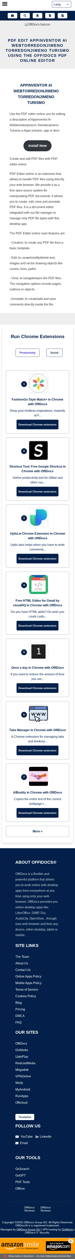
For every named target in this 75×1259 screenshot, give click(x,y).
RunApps (21, 1096)
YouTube (26, 1136)
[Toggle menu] (5, 4)
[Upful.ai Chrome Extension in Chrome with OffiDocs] (39, 526)
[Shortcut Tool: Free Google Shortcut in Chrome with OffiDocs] (39, 459)
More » (37, 831)
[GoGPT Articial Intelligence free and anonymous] (12, 15)
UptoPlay (21, 1056)
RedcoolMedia (25, 1063)
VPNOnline (23, 1076)
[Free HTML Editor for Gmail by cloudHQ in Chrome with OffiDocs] (39, 593)
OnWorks (21, 1050)
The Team (22, 956)
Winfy (19, 1083)
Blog (18, 1002)
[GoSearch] (25, 15)
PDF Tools (22, 1182)
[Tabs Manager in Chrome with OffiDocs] (39, 722)
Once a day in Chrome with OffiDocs (37, 667)
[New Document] (37, 15)
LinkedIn (46, 1136)
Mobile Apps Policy (28, 983)
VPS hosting (49, 1229)
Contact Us (23, 969)
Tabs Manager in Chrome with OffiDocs (37, 730)
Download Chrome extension (37, 424)
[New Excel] (50, 15)
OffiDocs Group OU (28, 1229)
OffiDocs (21, 1043)
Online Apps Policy (28, 976)
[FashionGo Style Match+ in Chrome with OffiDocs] (39, 392)
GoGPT (20, 1175)
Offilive (20, 1188)
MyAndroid (22, 1089)
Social (54, 352)
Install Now (37, 146)
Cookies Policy (25, 996)
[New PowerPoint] (62, 15)
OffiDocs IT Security (37, 1232)
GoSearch (22, 1169)
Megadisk (22, 1069)
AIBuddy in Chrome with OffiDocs (37, 792)
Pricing (20, 1009)
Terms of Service (26, 989)
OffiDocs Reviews (29, 1209)
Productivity (28, 352)
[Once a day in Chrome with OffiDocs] (39, 660)
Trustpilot (24, 1117)
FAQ (18, 1022)
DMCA (20, 1015)
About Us (21, 963)
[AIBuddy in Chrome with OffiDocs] (39, 785)
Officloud (21, 1102)
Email (24, 1143)
